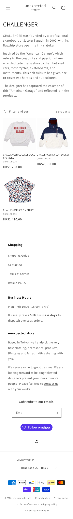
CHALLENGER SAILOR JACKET (53, 154)
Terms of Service (18, 274)
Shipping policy (49, 504)
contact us (51, 383)
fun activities (36, 353)
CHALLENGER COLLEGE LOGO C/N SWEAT (19, 156)
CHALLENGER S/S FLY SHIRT (18, 210)
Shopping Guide (18, 255)
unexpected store (22, 498)
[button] (8, 7)
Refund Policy (17, 283)
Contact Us (15, 264)
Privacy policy (61, 498)
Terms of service (28, 504)
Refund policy (42, 498)
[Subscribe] (56, 413)
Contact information (38, 510)
